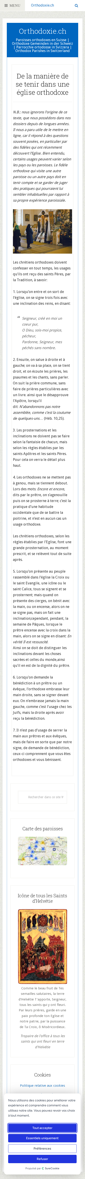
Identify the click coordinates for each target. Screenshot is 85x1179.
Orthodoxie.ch (42, 5)
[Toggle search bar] (76, 5)
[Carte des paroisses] (42, 851)
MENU (14, 5)
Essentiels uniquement (42, 1138)
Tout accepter (42, 1128)
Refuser (42, 1159)
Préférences (42, 1148)
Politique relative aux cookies (42, 1086)
